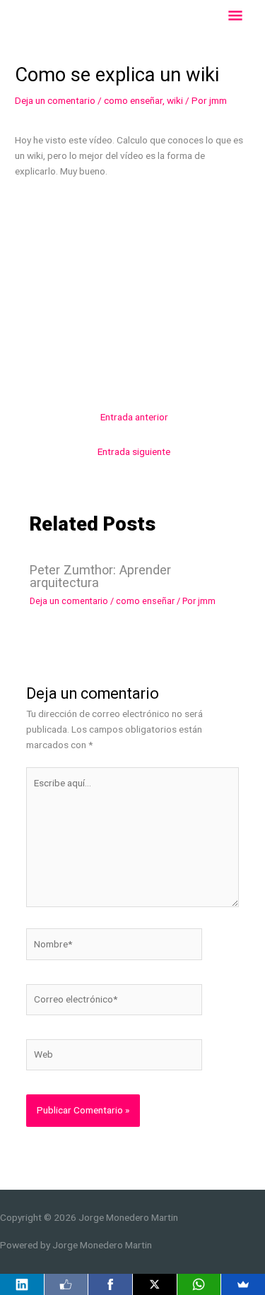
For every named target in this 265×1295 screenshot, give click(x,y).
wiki (175, 100)
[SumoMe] (243, 1284)
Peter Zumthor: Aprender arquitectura (100, 576)
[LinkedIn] (22, 1284)
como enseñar (133, 100)
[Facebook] (110, 1284)
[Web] (114, 1057)
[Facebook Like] (66, 1284)
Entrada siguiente (134, 451)
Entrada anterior (134, 416)
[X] (155, 1284)
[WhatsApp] (199, 1284)
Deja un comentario (55, 100)
